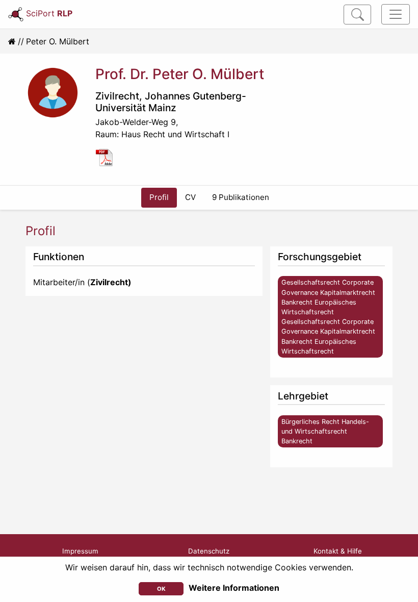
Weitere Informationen (234, 588)
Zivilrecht (117, 96)
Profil (159, 197)
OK (161, 588)
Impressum (80, 551)
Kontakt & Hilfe (338, 551)
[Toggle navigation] (395, 14)
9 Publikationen (240, 197)
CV (190, 197)
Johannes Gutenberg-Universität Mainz (170, 102)
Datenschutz (208, 551)
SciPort (49, 13)
